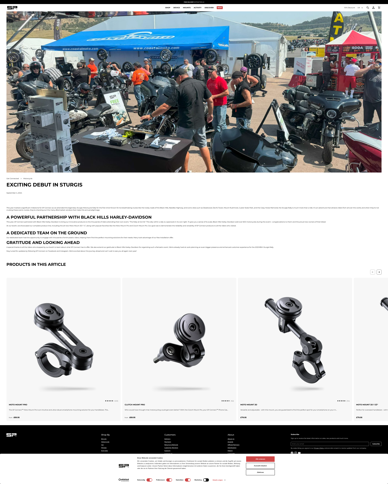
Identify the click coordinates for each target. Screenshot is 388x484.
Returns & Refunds (171, 445)
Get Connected (12, 178)
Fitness (103, 448)
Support (167, 451)
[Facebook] (292, 453)
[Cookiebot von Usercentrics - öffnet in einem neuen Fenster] (124, 480)
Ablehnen (260, 472)
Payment (167, 442)
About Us (231, 439)
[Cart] (379, 7)
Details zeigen (218, 480)
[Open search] (367, 7)
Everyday (104, 451)
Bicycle (103, 439)
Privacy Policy (319, 448)
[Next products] (379, 272)
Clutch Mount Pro (135, 405)
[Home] (12, 7)
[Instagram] (295, 453)
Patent (230, 451)
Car (102, 445)
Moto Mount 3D (248, 405)
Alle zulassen (260, 459)
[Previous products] (372, 272)
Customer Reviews (171, 448)
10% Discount (349, 8)
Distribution (232, 448)
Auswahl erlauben (260, 466)
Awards (230, 442)
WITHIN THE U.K (194, 2)
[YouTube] (299, 453)
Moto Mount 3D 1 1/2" (367, 405)
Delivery (167, 439)
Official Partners (233, 445)
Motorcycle (27, 178)
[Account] (373, 7)
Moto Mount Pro (18, 405)
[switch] (169, 480)
